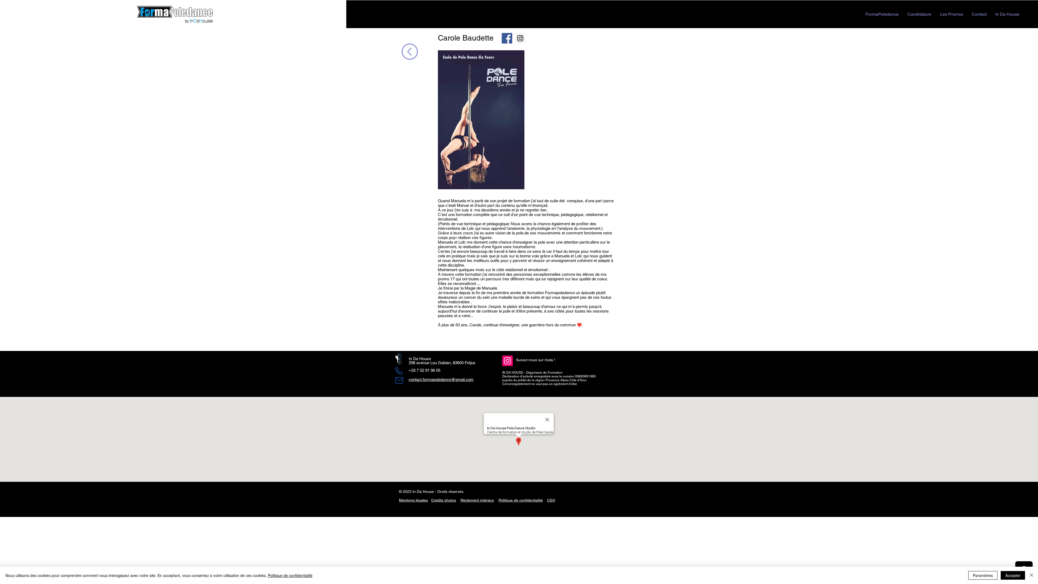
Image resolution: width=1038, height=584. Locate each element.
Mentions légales (413, 500)
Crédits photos (443, 500)
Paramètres (983, 575)
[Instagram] (507, 361)
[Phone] (399, 371)
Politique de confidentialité (520, 500)
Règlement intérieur (477, 500)
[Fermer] (1031, 575)
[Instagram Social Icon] (520, 38)
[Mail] (399, 380)
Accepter (1012, 575)
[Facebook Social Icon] (507, 38)
